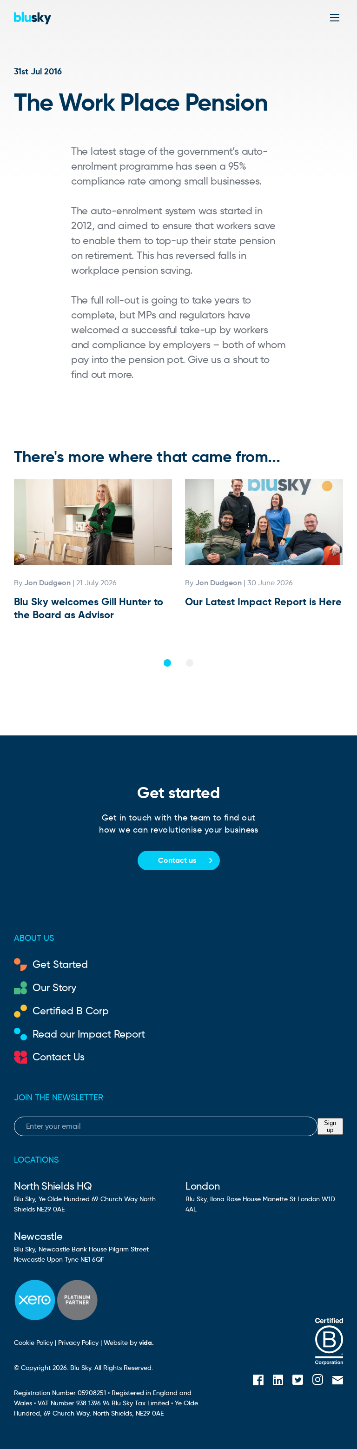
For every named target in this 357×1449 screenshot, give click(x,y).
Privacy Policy (78, 1342)
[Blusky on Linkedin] (278, 1381)
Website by (129, 1342)
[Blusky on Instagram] (317, 1381)
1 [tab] (167, 663)
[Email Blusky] (337, 1381)
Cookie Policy (33, 1342)
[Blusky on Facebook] (258, 1381)
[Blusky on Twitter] (297, 1381)
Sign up (330, 1126)
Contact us (177, 860)
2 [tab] (189, 663)
